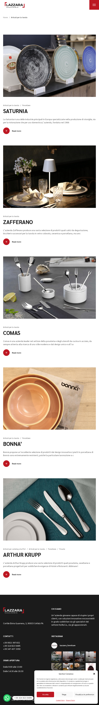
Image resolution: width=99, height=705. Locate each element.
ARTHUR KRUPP (22, 554)
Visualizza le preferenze (84, 694)
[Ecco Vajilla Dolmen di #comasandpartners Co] (68, 668)
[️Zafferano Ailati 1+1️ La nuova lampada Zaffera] (91, 656)
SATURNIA (15, 110)
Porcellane (26, 105)
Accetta (45, 694)
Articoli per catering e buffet (14, 549)
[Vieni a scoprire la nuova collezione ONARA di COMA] (79, 668)
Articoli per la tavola (11, 105)
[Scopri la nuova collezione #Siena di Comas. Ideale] (56, 668)
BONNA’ (12, 443)
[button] (94, 674)
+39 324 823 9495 (11, 645)
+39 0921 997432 (11, 642)
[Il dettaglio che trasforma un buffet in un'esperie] (79, 656)
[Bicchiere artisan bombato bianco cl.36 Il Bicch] (56, 656)
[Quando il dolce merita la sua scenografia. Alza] (68, 656)
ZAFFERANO (18, 221)
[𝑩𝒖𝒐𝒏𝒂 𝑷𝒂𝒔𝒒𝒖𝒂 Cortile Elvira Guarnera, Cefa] (91, 668)
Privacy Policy (70, 700)
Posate (62, 549)
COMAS (11, 332)
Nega (64, 694)
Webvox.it (29, 696)
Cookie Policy (60, 700)
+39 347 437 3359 (11, 648)
